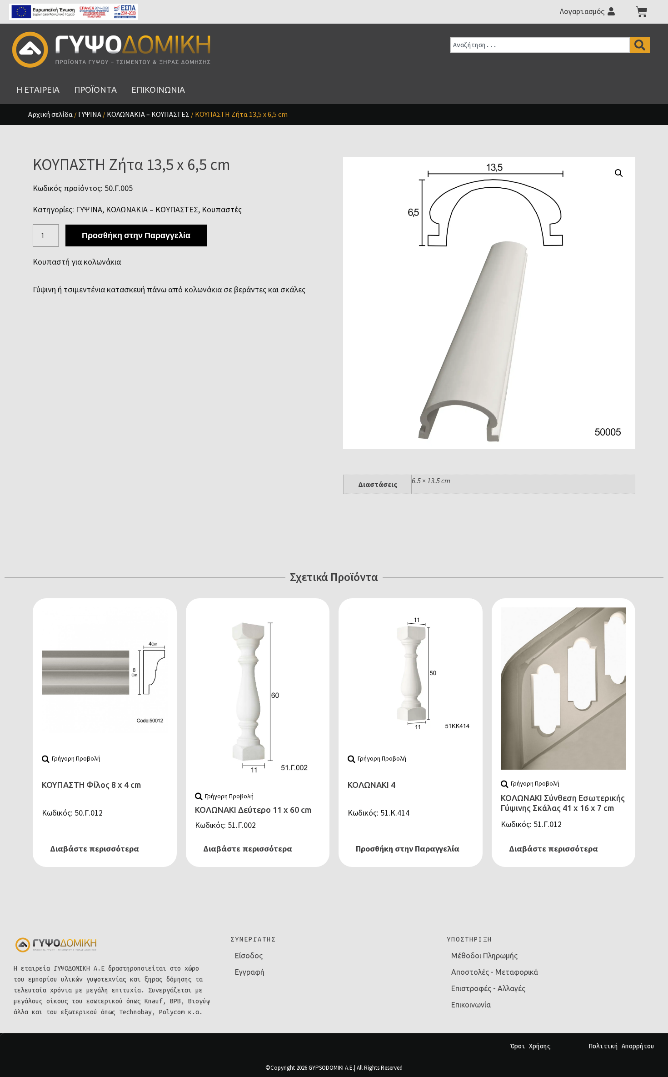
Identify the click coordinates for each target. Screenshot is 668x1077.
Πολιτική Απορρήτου (621, 1046)
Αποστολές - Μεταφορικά (494, 972)
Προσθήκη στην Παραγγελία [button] (407, 848)
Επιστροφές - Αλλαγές (488, 988)
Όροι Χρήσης (531, 1046)
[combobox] (540, 45)
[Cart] (641, 12)
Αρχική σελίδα (50, 114)
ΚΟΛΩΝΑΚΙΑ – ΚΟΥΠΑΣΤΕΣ (148, 114)
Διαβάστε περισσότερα (94, 848)
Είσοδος (249, 956)
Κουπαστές (222, 209)
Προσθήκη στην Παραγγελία (136, 235)
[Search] (640, 45)
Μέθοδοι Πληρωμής (484, 956)
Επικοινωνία (471, 1005)
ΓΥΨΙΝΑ (89, 114)
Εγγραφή (249, 972)
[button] (619, 173)
